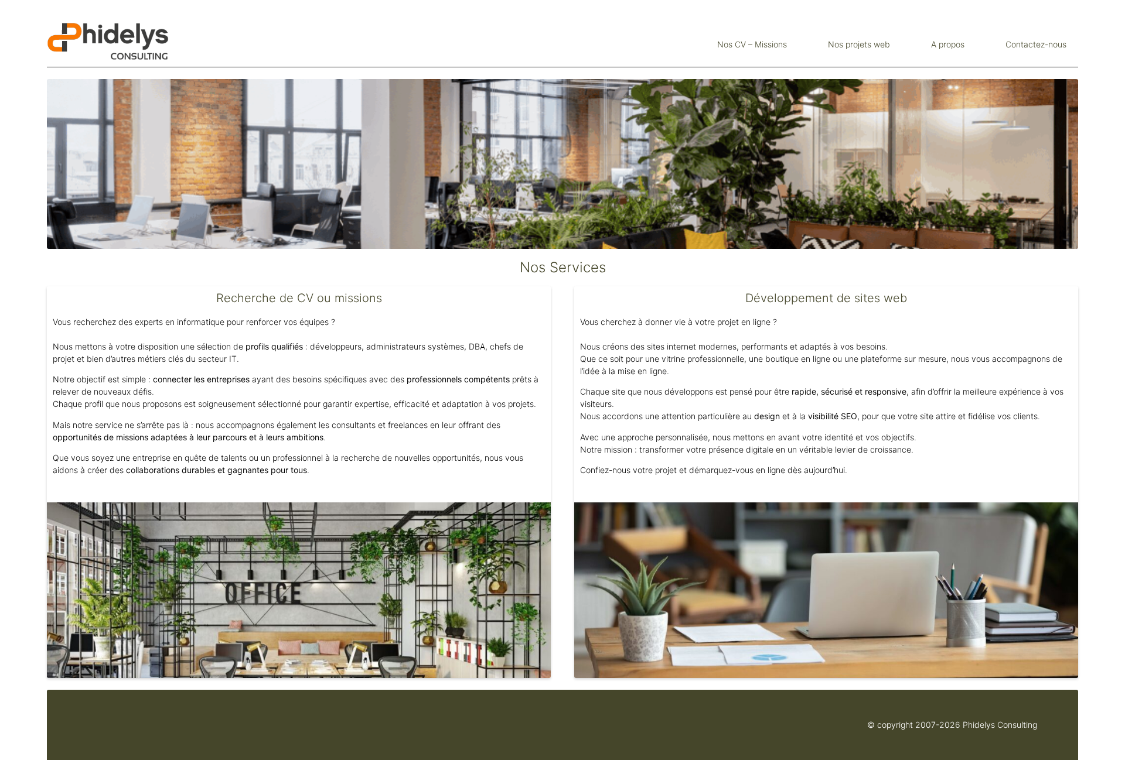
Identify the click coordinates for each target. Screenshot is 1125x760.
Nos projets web (859, 44)
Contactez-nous (1035, 44)
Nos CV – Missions (752, 44)
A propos (947, 44)
